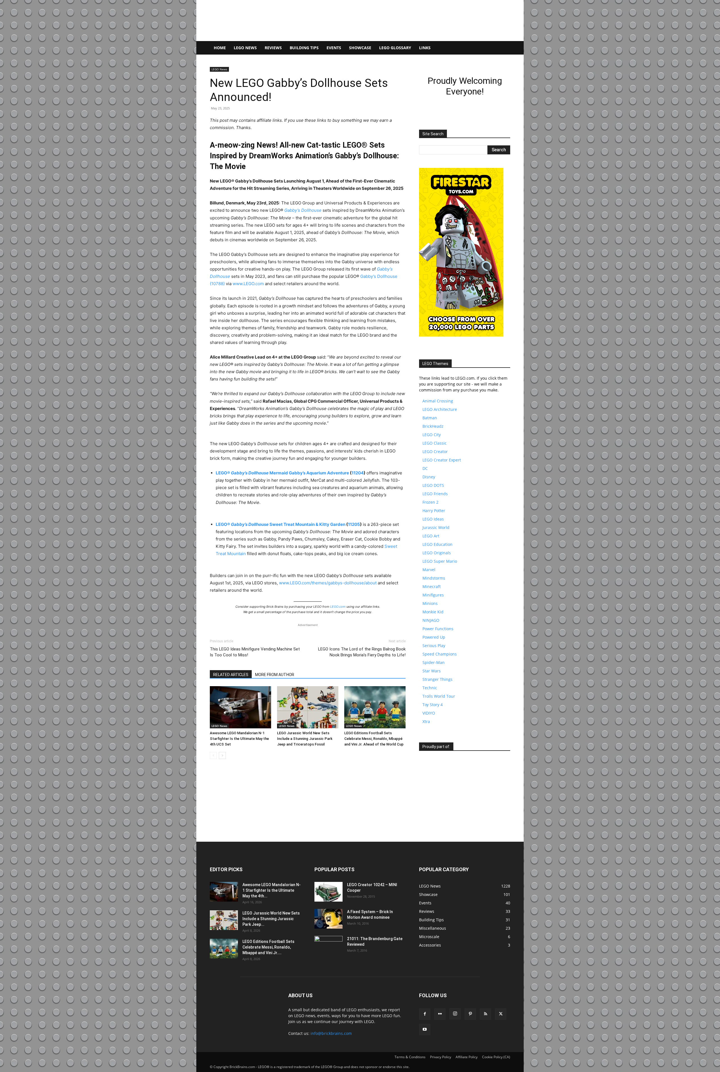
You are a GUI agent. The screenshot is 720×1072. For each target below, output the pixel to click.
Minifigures (433, 595)
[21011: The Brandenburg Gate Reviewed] (328, 946)
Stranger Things (437, 679)
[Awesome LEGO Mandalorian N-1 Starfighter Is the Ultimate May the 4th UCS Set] (240, 707)
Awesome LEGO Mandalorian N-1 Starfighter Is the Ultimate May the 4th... (271, 890)
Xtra (426, 721)
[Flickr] (440, 1014)
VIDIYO (428, 713)
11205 (354, 524)
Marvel (428, 569)
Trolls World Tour (438, 696)
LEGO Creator (435, 451)
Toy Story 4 (432, 704)
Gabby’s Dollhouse (302, 210)
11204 (358, 473)
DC (425, 468)
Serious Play (433, 645)
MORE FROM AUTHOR (274, 674)
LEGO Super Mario (439, 561)
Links (425, 47)
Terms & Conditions (410, 1057)
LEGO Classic (434, 443)
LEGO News (245, 47)
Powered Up (433, 637)
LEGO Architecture (439, 409)
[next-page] (222, 755)
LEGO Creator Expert (441, 460)
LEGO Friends (435, 493)
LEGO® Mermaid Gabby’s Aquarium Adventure (282, 473)
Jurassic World (435, 527)
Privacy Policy (440, 1057)
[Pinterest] (470, 1014)
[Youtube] (424, 1029)
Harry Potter (433, 510)
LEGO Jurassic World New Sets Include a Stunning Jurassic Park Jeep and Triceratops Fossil (304, 738)
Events (334, 47)
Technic (429, 687)
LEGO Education (437, 544)
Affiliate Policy (467, 1057)
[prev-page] (213, 755)
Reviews (273, 47)
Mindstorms (433, 578)
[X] (500, 1014)
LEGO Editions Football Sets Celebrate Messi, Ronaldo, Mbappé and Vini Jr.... (268, 947)
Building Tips (304, 47)
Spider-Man (433, 662)
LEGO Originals (436, 552)
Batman (429, 417)
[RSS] (485, 1014)
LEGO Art (430, 536)
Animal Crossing (437, 401)
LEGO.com (338, 607)
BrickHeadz (433, 426)
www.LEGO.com (248, 283)
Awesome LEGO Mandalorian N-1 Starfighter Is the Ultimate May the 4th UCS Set (239, 738)
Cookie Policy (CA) (496, 1057)
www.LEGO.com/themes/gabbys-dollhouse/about (328, 582)
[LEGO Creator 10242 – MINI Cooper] (328, 892)
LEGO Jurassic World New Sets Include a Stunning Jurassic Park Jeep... (271, 919)
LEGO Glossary (395, 47)
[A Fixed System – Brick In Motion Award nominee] (328, 919)
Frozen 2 (430, 502)
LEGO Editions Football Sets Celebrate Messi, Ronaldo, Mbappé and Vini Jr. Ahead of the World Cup (374, 738)
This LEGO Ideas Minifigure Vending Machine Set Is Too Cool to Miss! (255, 652)
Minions (430, 603)
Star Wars (431, 671)
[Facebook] (424, 1014)
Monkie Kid (433, 611)
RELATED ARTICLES (230, 674)
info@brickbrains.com (331, 1033)
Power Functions (437, 628)
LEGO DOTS (433, 485)
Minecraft (431, 586)
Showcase (360, 47)
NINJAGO (430, 620)
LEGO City (431, 434)
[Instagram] (455, 1013)
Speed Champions (439, 654)
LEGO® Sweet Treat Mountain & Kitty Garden (280, 524)
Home (220, 47)
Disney (428, 476)
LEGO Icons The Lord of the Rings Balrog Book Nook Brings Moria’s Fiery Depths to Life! (362, 652)
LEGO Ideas (433, 519)
